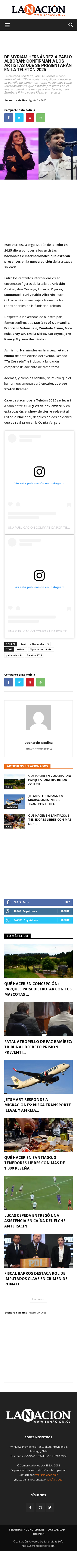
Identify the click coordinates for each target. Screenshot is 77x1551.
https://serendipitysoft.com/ (38, 1546)
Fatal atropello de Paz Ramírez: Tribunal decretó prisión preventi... (38, 1047)
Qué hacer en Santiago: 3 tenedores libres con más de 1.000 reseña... (34, 1163)
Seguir (65, 911)
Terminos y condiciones (26, 1529)
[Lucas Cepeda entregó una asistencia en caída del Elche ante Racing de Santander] (38, 1193)
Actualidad (56, 1529)
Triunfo (38, 1534)
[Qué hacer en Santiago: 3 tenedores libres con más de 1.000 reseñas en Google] (14, 821)
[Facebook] (30, 1507)
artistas (21, 649)
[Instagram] (40, 1507)
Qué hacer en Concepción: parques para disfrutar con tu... (49, 780)
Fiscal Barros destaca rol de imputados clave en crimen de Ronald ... (35, 1278)
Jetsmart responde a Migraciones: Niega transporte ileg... (45, 800)
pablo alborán (14, 655)
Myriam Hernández (41, 649)
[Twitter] (50, 1507)
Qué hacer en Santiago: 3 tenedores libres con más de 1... (49, 819)
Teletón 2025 (34, 655)
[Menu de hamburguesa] (7, 25)
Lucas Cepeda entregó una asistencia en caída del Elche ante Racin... (34, 1221)
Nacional (11, 806)
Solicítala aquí (54, 1479)
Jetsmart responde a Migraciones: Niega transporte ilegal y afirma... (37, 1105)
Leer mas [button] (37, 1299)
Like (67, 902)
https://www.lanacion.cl (38, 748)
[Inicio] (38, 1422)
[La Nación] (38, 10)
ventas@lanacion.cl (46, 1475)
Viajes (9, 787)
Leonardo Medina (16, 100)
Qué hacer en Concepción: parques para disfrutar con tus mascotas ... (38, 989)
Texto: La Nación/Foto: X (35, 644)
